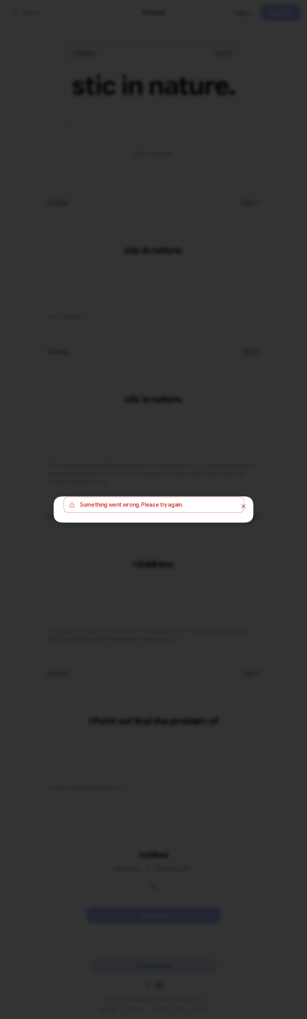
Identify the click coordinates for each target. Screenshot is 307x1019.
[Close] (243, 506)
